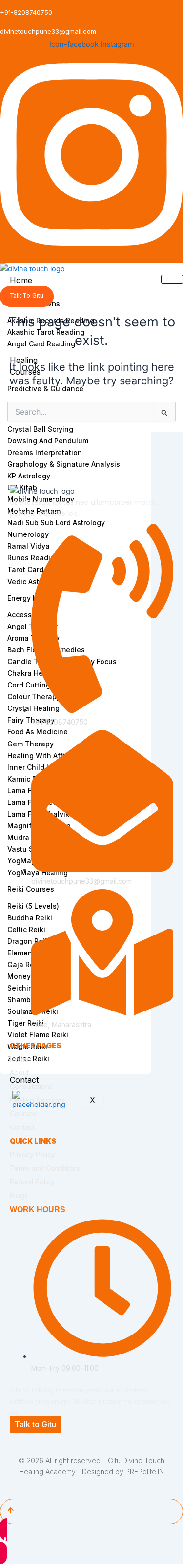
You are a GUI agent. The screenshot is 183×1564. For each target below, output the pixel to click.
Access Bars (28, 614)
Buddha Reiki (29, 918)
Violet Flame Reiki (37, 1034)
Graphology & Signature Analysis (63, 464)
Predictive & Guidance (45, 388)
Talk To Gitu (26, 295)
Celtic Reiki (26, 929)
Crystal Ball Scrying (40, 429)
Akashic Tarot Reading (45, 332)
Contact (24, 1080)
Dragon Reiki (29, 941)
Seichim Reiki (30, 988)
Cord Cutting (28, 685)
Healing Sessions (37, 1100)
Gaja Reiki (24, 964)
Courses (23, 1113)
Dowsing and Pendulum (47, 441)
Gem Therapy (30, 744)
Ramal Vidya (28, 546)
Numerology (28, 534)
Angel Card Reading (41, 344)
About (19, 1072)
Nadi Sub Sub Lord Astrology (56, 522)
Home (21, 280)
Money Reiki (28, 976)
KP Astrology (28, 476)
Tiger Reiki (25, 1023)
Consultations (31, 1086)
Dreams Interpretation (44, 452)
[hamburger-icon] (172, 279)
